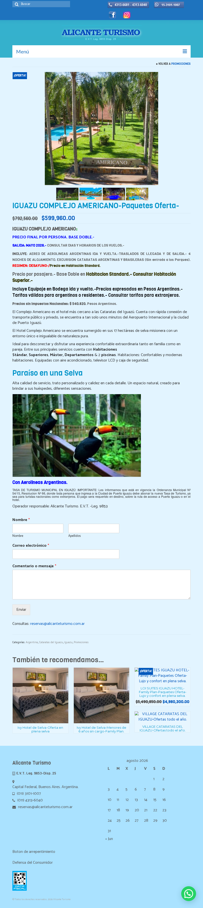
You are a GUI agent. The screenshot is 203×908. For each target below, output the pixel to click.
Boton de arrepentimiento (33, 851)
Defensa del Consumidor (32, 862)
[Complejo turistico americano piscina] (114, 193)
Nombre (21, 520)
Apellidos (74, 536)
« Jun (109, 839)
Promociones (181, 64)
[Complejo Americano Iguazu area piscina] (90, 193)
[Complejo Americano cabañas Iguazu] (67, 193)
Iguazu (68, 642)
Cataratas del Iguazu (51, 642)
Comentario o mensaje (34, 566)
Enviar (21, 609)
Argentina (32, 642)
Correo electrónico (30, 545)
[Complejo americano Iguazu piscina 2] (137, 193)
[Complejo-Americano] (101, 128)
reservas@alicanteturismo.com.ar (57, 623)
